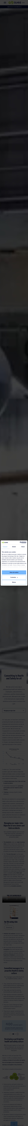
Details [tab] (14, 546)
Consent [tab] (5, 546)
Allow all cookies (14, 572)
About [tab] (23, 546)
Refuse (14, 582)
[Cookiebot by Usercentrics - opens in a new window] (20, 543)
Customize (13, 577)
